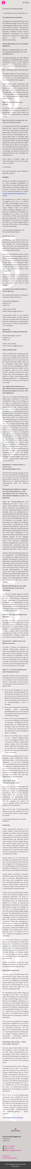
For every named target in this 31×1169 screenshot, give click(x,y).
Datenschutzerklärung (10, 1158)
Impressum (6, 1156)
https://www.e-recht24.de (15, 1117)
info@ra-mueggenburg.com (13, 1150)
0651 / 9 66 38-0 (10, 1146)
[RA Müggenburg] (3, 2)
